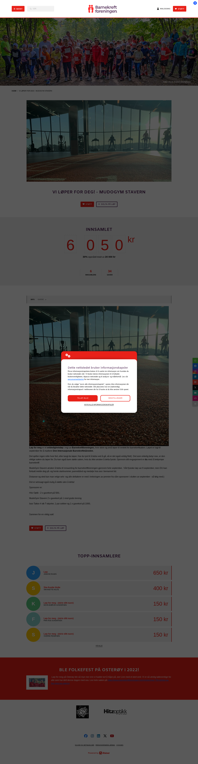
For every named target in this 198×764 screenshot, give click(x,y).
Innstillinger (115, 398)
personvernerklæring (76, 379)
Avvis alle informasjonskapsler (99, 405)
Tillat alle (82, 398)
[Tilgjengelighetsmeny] (195, 3)
